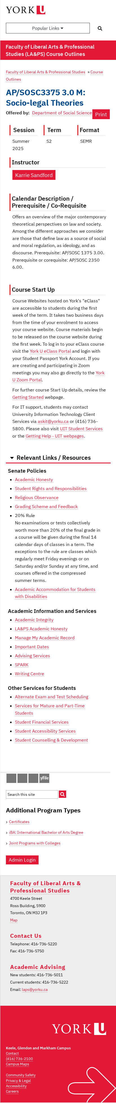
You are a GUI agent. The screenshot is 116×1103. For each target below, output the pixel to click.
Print (101, 114)
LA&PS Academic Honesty (41, 628)
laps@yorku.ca (35, 989)
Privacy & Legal (18, 1080)
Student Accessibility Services (45, 731)
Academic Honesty (34, 479)
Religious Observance (37, 497)
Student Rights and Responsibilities (51, 488)
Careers (12, 1091)
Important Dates (32, 646)
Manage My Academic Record (45, 637)
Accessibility (16, 1086)
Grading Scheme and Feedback (46, 506)
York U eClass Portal (50, 351)
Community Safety (20, 1075)
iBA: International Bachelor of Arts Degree (46, 832)
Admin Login (22, 860)
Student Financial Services (42, 722)
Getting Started (28, 397)
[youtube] (30, 779)
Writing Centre (29, 673)
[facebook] (8, 779)
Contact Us (26, 935)
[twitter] (19, 779)
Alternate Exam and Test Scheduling (51, 696)
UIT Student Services (81, 428)
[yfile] (44, 780)
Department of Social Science (62, 112)
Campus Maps (17, 1064)
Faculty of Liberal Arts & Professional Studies (45, 71)
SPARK (21, 664)
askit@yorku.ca (53, 421)
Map (13, 920)
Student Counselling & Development (51, 740)
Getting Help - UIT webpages (55, 436)
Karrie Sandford (34, 174)
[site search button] (62, 794)
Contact (12, 1053)
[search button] (100, 28)
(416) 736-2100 (19, 1058)
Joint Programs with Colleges (35, 843)
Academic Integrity (34, 619)
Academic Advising (37, 966)
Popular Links (46, 28)
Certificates (19, 821)
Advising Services (32, 655)
